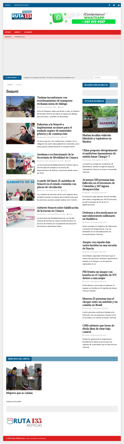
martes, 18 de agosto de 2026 (95, 335)
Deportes (8, 37)
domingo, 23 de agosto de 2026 (96, 160)
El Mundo (28, 32)
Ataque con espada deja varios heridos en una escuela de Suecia (99, 245)
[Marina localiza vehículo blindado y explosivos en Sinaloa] (100, 119)
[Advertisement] (62, 57)
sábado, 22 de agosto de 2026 (95, 192)
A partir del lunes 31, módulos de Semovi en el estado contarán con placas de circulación (56, 184)
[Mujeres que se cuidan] (24, 377)
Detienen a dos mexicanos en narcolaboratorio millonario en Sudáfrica (99, 216)
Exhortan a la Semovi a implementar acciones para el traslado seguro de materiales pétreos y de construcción (54, 129)
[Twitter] (114, 5)
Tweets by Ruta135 (13, 401)
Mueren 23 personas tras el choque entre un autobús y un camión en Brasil (100, 302)
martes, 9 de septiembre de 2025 (51, 161)
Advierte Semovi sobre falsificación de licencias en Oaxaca (57, 209)
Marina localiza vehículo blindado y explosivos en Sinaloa (96, 138)
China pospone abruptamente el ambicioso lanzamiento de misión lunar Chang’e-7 (99, 153)
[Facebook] (109, 5)
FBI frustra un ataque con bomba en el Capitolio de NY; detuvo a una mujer (99, 275)
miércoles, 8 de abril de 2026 (49, 137)
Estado (8, 32)
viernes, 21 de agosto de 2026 (95, 252)
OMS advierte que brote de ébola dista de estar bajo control (98, 328)
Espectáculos (20, 37)
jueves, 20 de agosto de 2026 (95, 281)
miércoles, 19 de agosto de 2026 (96, 308)
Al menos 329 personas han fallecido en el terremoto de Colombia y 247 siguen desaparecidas (98, 184)
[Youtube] (119, 5)
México (17, 32)
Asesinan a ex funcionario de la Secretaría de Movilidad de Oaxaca (57, 156)
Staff (62, 107)
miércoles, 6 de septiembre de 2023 (52, 214)
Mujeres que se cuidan (19, 393)
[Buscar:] (106, 77)
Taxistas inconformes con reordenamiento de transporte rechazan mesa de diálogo (55, 100)
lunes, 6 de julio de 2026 (47, 107)
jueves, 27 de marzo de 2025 (49, 190)
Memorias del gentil (21, 5)
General (8, 5)
